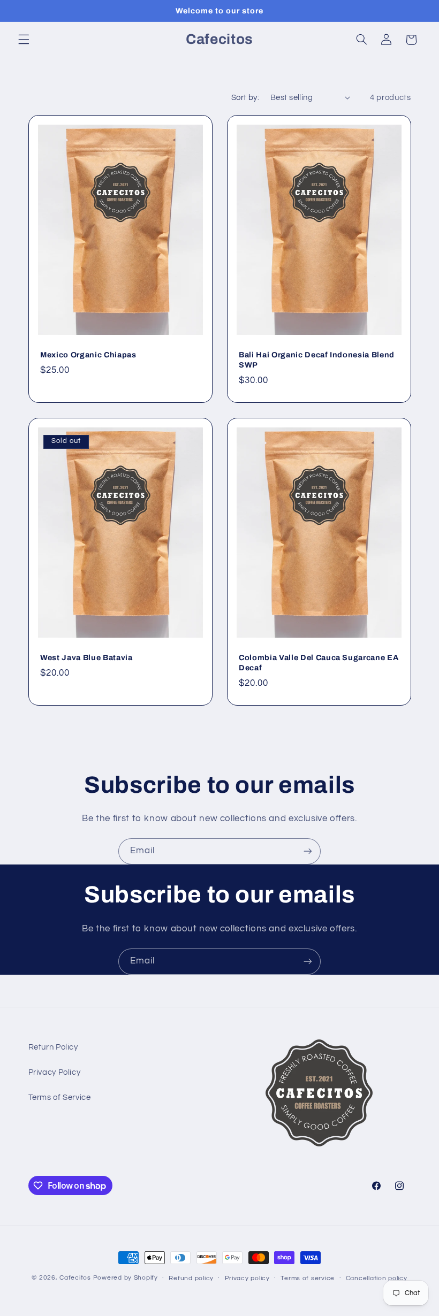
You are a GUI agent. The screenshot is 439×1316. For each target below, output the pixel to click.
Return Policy (53, 1047)
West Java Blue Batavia (86, 657)
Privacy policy (247, 1278)
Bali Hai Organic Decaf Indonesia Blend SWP (317, 360)
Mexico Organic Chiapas (88, 355)
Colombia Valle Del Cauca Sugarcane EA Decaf (318, 662)
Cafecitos (75, 1278)
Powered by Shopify (125, 1278)
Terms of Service (59, 1097)
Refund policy (191, 1278)
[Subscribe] (308, 851)
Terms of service (308, 1278)
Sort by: (245, 98)
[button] (23, 39)
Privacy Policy (54, 1072)
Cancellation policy (376, 1278)
